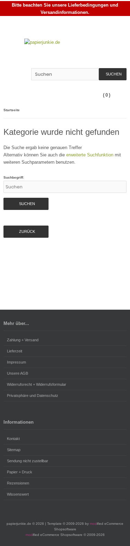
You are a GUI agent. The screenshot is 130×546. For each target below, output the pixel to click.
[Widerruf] (122, 26)
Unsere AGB (17, 373)
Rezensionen (18, 483)
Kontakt (13, 439)
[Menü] (122, 95)
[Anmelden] (104, 26)
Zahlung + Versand (22, 340)
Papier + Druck (19, 472)
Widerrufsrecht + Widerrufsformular (36, 384)
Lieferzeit (14, 351)
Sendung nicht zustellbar (27, 461)
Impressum (16, 362)
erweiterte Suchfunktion (89, 154)
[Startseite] (95, 26)
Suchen (112, 74)
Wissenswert (18, 494)
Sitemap (13, 450)
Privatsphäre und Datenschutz (32, 395)
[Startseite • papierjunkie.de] (65, 42)
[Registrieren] (113, 26)
